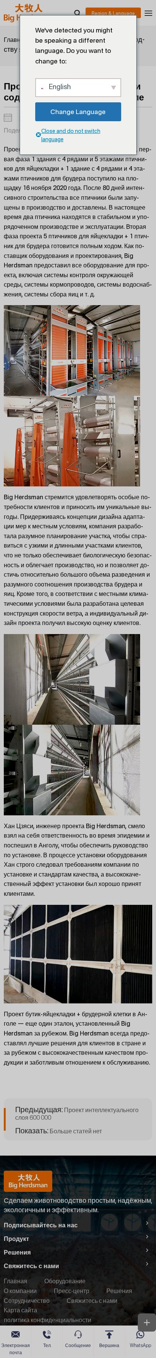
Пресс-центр (71, 1291)
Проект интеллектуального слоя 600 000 (77, 1113)
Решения (119, 1291)
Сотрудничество (27, 1300)
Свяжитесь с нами (92, 1300)
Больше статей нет (58, 1131)
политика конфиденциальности (47, 1320)
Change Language (78, 112)
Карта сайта (20, 1310)
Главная (15, 39)
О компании (20, 1291)
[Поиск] (77, 13)
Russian (113, 13)
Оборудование (65, 1281)
